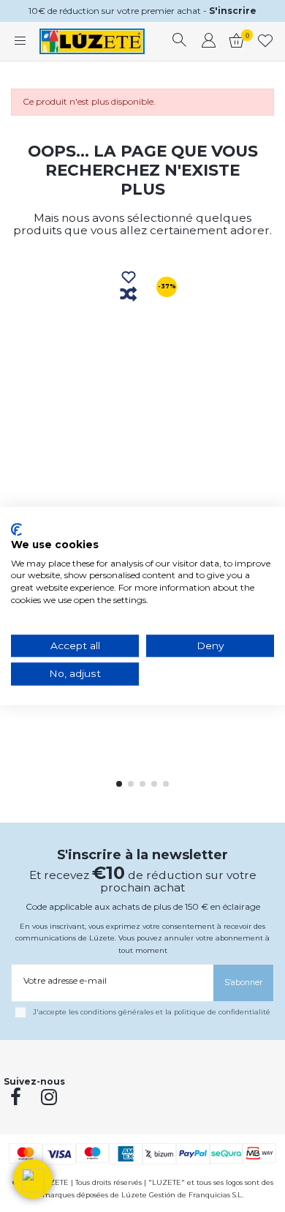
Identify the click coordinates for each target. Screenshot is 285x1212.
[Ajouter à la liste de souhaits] (129, 278)
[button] (33, 1179)
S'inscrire (232, 10)
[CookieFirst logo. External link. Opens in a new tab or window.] (16, 529)
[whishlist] (265, 42)
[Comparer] (129, 295)
